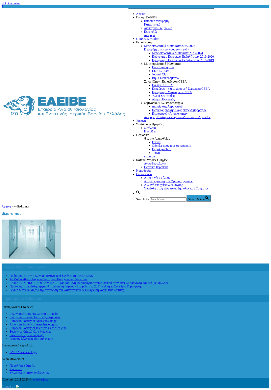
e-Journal (150, 156)
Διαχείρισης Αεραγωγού (167, 106)
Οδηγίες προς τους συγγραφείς (171, 145)
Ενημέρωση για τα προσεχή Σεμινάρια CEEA (181, 88)
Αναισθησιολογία (155, 163)
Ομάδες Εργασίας (147, 38)
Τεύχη (156, 152)
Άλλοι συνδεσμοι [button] (13, 359)
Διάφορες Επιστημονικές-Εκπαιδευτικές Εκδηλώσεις (177, 117)
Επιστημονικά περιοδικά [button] (17, 345)
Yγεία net (16, 369)
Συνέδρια (150, 127)
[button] (138, 193)
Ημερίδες (150, 131)
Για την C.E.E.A (162, 85)
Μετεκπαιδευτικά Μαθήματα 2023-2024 (177, 53)
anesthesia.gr (41, 379)
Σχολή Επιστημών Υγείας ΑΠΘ (29, 372)
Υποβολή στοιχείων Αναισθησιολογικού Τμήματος (176, 188)
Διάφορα (149, 35)
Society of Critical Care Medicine (30, 331)
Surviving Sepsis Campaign (27, 335)
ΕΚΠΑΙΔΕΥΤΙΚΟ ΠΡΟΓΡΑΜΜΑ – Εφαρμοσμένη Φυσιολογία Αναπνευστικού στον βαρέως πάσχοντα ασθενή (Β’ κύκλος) (89, 282)
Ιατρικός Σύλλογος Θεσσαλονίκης (31, 338)
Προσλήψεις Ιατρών (22, 365)
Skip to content (11, 3)
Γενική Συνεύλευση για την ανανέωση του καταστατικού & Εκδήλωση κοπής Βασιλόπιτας (67, 290)
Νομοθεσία (143, 170)
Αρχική (140, 13)
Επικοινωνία (144, 174)
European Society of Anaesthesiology (33, 320)
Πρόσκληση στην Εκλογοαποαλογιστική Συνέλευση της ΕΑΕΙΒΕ (51, 275)
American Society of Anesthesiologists (34, 324)
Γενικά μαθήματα (163, 67)
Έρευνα (141, 120)
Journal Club (160, 74)
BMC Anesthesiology (23, 352)
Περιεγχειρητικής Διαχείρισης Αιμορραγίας (179, 110)
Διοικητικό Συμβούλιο (158, 28)
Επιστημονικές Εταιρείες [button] (17, 307)
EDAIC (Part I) (161, 70)
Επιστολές (150, 31)
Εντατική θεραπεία (156, 167)
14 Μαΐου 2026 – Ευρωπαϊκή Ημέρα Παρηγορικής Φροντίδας (49, 279)
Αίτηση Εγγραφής (163, 99)
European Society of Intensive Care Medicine (38, 328)
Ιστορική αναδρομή (156, 21)
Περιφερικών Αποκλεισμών (169, 113)
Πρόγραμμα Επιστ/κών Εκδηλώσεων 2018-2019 (183, 60)
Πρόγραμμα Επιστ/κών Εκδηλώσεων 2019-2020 (183, 56)
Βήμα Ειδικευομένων (165, 78)
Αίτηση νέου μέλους (157, 177)
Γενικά (156, 142)
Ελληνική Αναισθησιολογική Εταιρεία (34, 313)
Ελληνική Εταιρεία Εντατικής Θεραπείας (35, 317)
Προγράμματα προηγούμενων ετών (166, 49)
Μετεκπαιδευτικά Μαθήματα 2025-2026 (169, 46)
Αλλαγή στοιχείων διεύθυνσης (163, 184)
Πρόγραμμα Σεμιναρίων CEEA (172, 92)
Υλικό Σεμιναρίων (163, 95)
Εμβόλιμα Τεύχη (162, 149)
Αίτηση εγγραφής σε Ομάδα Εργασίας (168, 181)
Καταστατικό (152, 24)
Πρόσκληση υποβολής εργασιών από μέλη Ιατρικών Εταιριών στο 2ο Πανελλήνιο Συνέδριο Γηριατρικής (76, 286)
